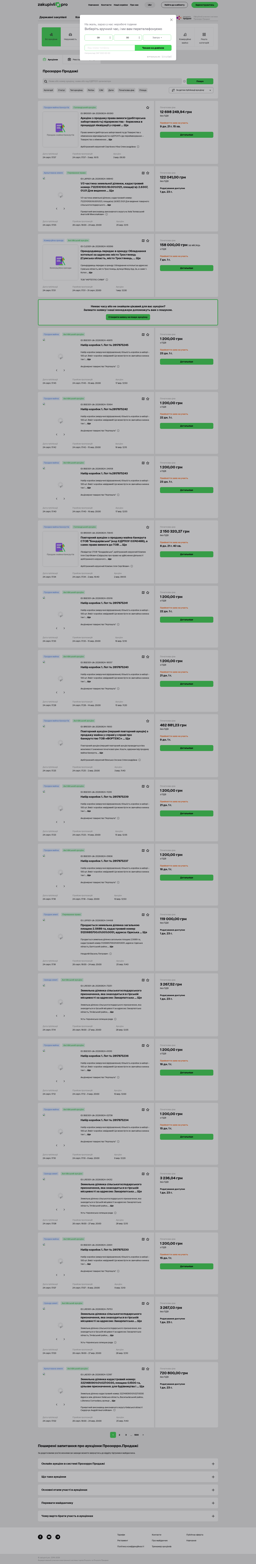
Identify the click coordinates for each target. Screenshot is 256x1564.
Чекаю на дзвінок (153, 47)
